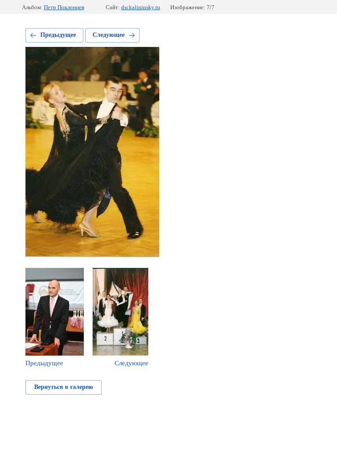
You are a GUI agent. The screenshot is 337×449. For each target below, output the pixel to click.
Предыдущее (58, 35)
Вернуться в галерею (63, 387)
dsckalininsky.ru (140, 7)
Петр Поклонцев (64, 7)
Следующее (109, 35)
